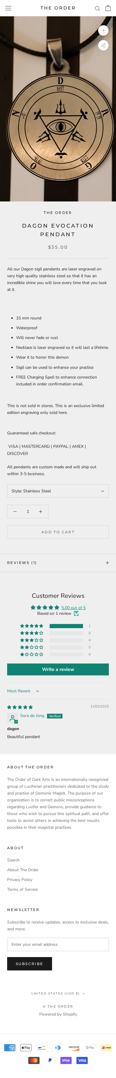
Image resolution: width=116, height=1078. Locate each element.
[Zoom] (103, 30)
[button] (32, 626)
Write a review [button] (58, 669)
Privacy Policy (19, 879)
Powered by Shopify (58, 1014)
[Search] (97, 8)
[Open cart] (108, 8)
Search (13, 860)
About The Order (23, 870)
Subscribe (29, 964)
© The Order (58, 1006)
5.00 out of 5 (74, 608)
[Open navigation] (8, 8)
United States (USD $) (55, 993)
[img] (20, 707)
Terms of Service (22, 889)
